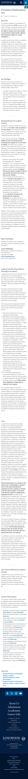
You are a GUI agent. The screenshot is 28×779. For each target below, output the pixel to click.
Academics (14, 710)
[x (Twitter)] (12, 693)
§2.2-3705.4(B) (18, 612)
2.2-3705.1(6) (12, 643)
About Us (14, 703)
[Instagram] (16, 693)
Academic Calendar (14, 718)
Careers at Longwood (14, 722)
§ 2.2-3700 (14, 25)
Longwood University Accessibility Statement (14, 769)
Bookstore (14, 720)
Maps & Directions (14, 747)
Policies (14, 765)
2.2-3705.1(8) (21, 660)
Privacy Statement (14, 756)
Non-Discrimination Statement (14, 762)
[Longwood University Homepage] (8, 2)
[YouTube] (21, 693)
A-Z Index (14, 726)
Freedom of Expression (14, 764)
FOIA (14, 758)
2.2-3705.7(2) (17, 627)
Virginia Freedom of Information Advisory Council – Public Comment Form (14, 683)
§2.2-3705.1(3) (17, 635)
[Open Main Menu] (26, 2)
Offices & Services (14, 728)
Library (14, 724)
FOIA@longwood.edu (7, 256)
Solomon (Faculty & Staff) (14, 730)
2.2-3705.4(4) (12, 639)
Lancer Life (14, 714)
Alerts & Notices (14, 767)
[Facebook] (7, 693)
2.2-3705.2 (21, 620)
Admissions (14, 707)
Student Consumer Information (14, 760)
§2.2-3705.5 (9, 622)
